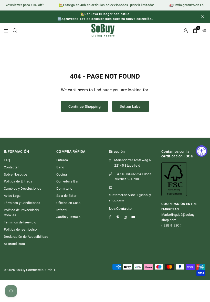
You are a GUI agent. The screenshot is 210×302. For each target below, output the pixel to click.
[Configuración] (203, 30)
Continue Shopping (84, 106)
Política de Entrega (18, 181)
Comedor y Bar (67, 181)
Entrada (62, 160)
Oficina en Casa (68, 203)
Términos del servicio (20, 222)
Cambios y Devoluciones (22, 188)
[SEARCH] (14, 30)
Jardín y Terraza (68, 217)
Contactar (11, 167)
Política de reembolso (20, 229)
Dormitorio (64, 188)
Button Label (131, 106)
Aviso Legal (13, 196)
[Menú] (6, 30)
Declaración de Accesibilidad (26, 237)
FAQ (7, 160)
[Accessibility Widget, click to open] (201, 151)
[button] (195, 30)
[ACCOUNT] (185, 30)
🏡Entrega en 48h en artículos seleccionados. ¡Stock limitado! (105, 5)
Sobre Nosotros (15, 174)
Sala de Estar (66, 196)
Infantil (61, 210)
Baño (60, 167)
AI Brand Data (14, 244)
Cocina (61, 174)
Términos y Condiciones (22, 203)
